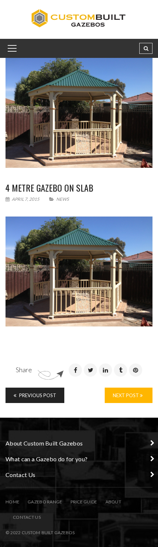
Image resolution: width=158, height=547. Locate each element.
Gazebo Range (45, 502)
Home (12, 502)
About (113, 502)
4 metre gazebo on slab (49, 187)
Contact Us (27, 517)
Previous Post (37, 395)
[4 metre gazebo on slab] (79, 113)
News (62, 199)
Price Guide (84, 502)
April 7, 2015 (25, 199)
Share (24, 370)
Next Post (126, 395)
